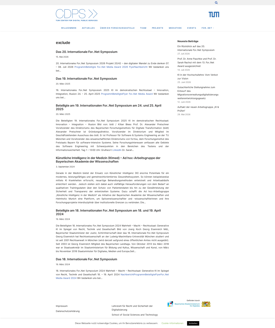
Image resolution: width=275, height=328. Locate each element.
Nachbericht (141, 66)
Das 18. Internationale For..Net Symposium (86, 259)
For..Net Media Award (141, 93)
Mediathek (175, 28)
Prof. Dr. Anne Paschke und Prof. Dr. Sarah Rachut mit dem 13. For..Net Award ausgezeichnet (196, 62)
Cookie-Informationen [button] (172, 323)
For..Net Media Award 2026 (112, 66)
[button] (213, 28)
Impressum (62, 306)
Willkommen (68, 28)
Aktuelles (88, 28)
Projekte (157, 28)
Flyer (131, 66)
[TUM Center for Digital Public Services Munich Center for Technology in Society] (76, 15)
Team (143, 28)
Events (191, 28)
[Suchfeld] (216, 2)
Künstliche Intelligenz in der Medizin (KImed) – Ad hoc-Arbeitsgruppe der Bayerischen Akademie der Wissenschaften (108, 159)
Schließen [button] (193, 323)
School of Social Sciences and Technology (135, 314)
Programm (80, 66)
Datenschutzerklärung (68, 311)
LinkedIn (116, 150)
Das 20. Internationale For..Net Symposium (86, 52)
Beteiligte (91, 66)
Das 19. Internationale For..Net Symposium (86, 78)
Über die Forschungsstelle (117, 28)
